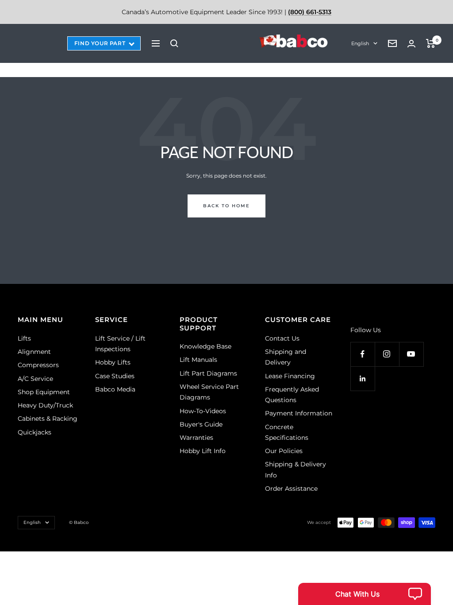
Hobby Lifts (113, 362)
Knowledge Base (205, 346)
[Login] (411, 43)
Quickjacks (34, 432)
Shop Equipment (44, 392)
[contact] (392, 43)
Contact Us (282, 338)
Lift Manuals (198, 360)
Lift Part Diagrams (208, 373)
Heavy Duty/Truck (45, 405)
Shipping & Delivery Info (295, 469)
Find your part (99, 43)
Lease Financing (290, 376)
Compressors (38, 365)
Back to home (226, 206)
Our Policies (284, 451)
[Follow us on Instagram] (387, 354)
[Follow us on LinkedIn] (362, 378)
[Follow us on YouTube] (411, 354)
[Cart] (430, 43)
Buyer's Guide (201, 424)
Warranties (196, 438)
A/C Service (35, 379)
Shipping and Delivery (285, 357)
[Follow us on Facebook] (362, 354)
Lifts (24, 338)
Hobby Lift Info (203, 451)
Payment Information (298, 413)
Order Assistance (291, 489)
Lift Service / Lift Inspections (120, 343)
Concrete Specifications (286, 432)
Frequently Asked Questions (292, 394)
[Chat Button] (364, 594)
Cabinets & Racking (47, 419)
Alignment (34, 352)
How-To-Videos (203, 411)
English (360, 43)
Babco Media (115, 389)
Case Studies (114, 376)
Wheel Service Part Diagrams (209, 392)
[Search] (174, 43)
